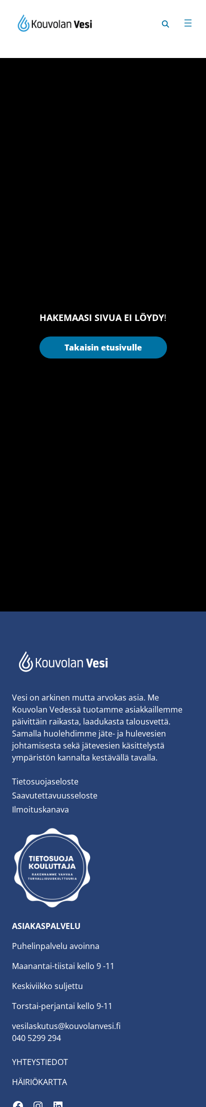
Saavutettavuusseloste (55, 795)
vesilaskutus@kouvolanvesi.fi (66, 1026)
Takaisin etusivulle (103, 347)
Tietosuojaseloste (45, 781)
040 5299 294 (36, 1038)
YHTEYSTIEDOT (40, 1062)
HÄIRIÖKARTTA (39, 1082)
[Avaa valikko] (188, 23)
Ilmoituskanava (40, 809)
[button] (165, 23)
